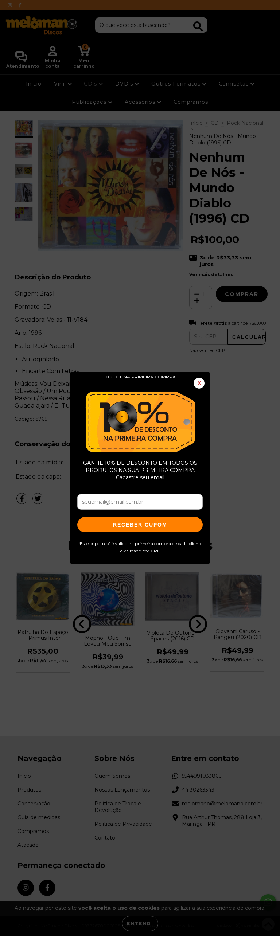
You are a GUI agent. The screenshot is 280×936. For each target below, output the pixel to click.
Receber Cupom (140, 525)
